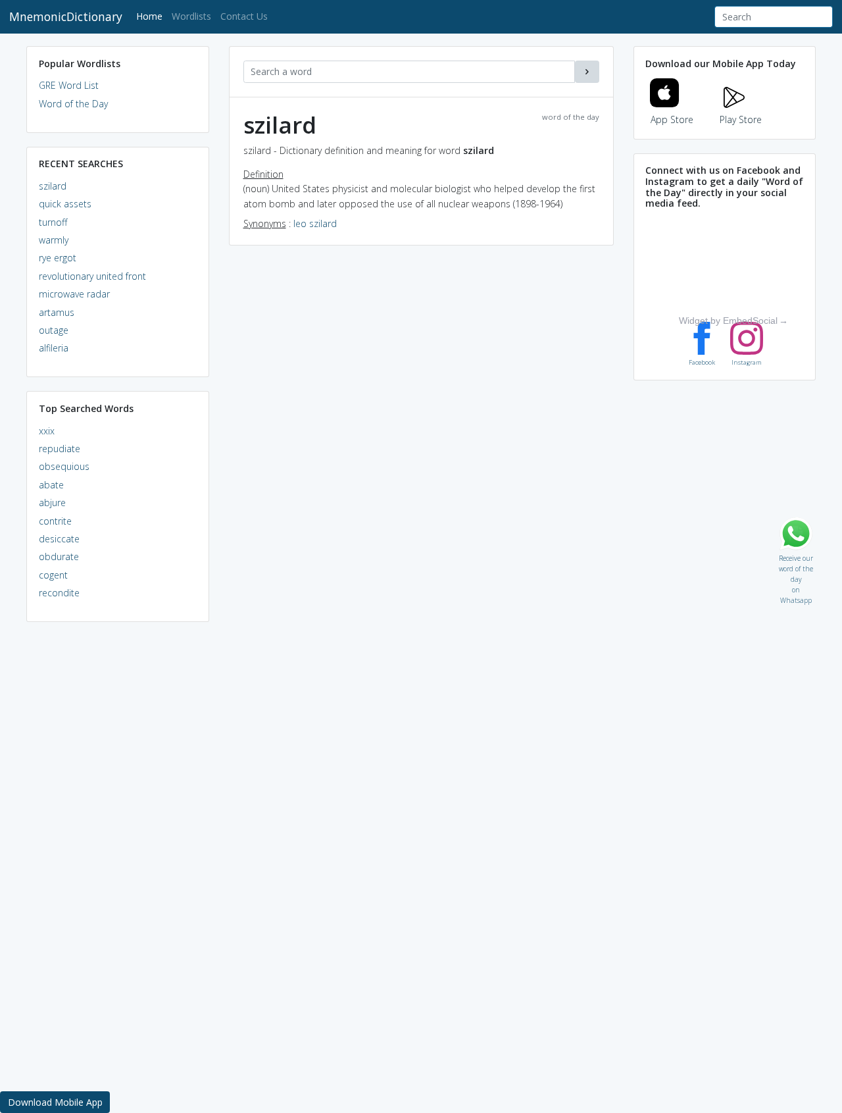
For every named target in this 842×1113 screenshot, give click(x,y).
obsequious (64, 466)
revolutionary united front (92, 276)
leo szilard (315, 223)
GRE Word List (69, 85)
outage (53, 330)
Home (151, 15)
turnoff (53, 222)
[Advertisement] (117, 833)
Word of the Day (73, 103)
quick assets (65, 203)
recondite (59, 592)
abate (51, 485)
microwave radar (74, 294)
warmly (53, 240)
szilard (52, 186)
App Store (672, 119)
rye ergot (57, 257)
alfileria (53, 348)
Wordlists (191, 16)
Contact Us (244, 16)
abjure (52, 502)
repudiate (59, 448)
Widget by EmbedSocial (728, 320)
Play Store (741, 119)
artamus (56, 312)
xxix (47, 431)
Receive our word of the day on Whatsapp (796, 555)
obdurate (59, 556)
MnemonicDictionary (65, 16)
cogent (53, 575)
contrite (55, 521)
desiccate (59, 538)
